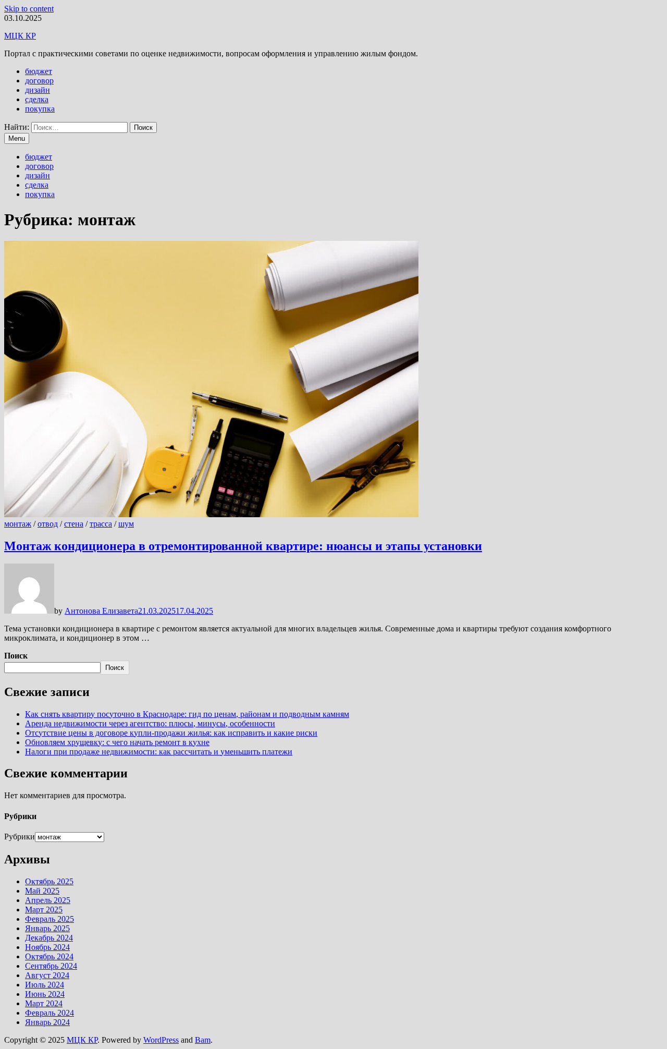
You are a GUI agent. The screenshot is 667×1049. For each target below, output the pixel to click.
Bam (203, 1039)
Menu (16, 138)
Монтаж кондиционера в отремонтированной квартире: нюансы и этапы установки (243, 546)
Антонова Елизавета (101, 610)
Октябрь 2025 (49, 881)
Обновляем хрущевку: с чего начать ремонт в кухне (117, 742)
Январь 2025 (47, 928)
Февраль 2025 (49, 918)
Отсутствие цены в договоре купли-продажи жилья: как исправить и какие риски (171, 732)
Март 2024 (44, 1003)
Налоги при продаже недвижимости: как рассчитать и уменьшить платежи (158, 751)
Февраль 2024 (49, 1012)
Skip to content (29, 8)
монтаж (17, 523)
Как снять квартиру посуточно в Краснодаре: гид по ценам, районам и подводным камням (187, 714)
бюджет (38, 71)
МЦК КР (20, 35)
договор (39, 80)
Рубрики (19, 836)
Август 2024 (47, 975)
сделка (36, 99)
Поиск (16, 655)
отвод (48, 523)
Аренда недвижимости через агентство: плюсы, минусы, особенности (150, 723)
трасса (101, 523)
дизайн (37, 90)
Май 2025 (42, 890)
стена (73, 523)
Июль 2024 (44, 984)
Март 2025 (44, 909)
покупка (40, 108)
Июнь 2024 (45, 994)
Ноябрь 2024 (47, 947)
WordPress (161, 1039)
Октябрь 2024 (49, 956)
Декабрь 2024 (49, 937)
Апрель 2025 (47, 900)
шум (126, 523)
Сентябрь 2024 (51, 965)
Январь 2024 (47, 1022)
